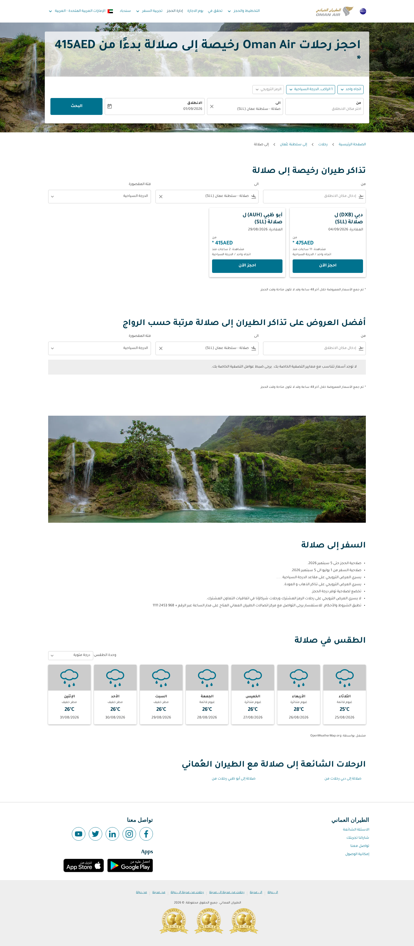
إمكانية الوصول (357, 854)
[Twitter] (95, 834)
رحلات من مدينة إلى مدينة (226, 892)
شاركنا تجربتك (357, 838)
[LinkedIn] (112, 834)
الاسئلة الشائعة (356, 830)
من (358, 103)
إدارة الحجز (175, 11)
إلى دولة (273, 892)
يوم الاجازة (195, 11)
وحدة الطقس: (104, 655)
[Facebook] (146, 834)
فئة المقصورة (140, 184)
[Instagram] (129, 834)
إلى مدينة (256, 892)
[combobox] (324, 109)
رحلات (323, 145)
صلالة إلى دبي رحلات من (342, 779)
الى (278, 103)
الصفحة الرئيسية (352, 145)
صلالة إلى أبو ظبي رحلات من (233, 779)
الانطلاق (194, 103)
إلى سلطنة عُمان (293, 145)
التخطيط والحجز (243, 11)
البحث (77, 106)
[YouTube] (78, 834)
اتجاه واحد (353, 90)
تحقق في (215, 11)
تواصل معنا (359, 846)
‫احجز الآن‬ (328, 266)
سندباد (125, 11)
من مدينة (158, 892)
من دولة (141, 892)
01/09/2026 (192, 109)
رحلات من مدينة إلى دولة (187, 892)
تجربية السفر (149, 11)
